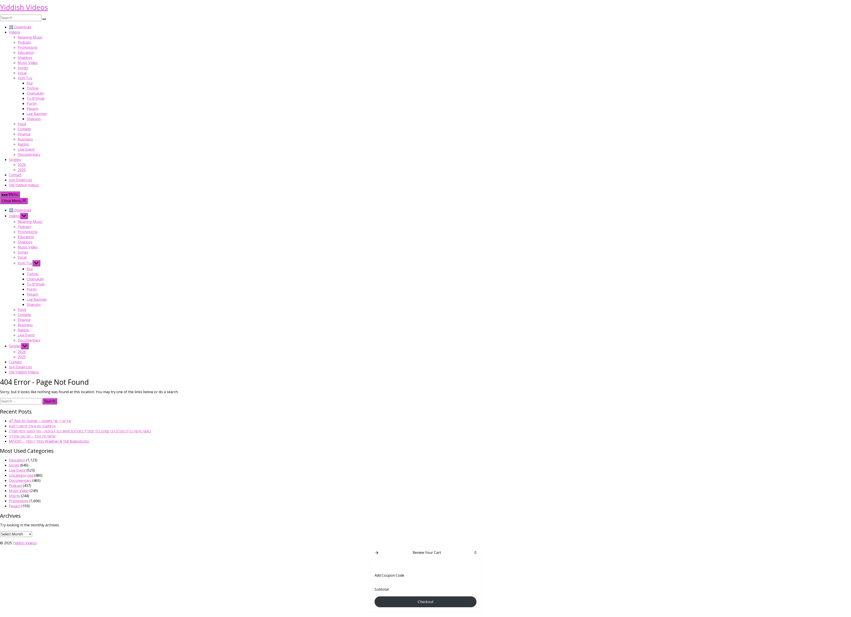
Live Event (26, 149)
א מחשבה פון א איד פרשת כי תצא (32, 426)
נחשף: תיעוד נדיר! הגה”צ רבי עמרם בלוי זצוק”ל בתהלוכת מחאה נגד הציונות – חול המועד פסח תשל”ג (80, 431)
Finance (24, 134)
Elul (30, 83)
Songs (23, 67)
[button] (377, 553)
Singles (15, 159)
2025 (22, 169)
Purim (32, 103)
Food (22, 123)
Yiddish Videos (24, 7)
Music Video (28, 62)
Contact (15, 174)
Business (25, 139)
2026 (22, 164)
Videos (14, 32)
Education (26, 52)
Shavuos (34, 118)
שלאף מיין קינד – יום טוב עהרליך (32, 436)
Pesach (32, 108)
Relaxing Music (30, 37)
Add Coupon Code (389, 575)
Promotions (27, 47)
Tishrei (32, 88)
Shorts (14, 495)
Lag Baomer (37, 113)
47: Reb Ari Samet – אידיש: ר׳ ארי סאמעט (40, 420)
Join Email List (20, 180)
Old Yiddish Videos (24, 185)
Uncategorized (21, 475)
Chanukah (35, 93)
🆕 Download (20, 27)
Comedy (24, 129)
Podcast (24, 42)
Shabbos (25, 57)
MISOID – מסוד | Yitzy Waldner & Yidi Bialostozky (49, 441)
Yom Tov (25, 78)
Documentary (29, 154)
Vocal (22, 72)
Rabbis (23, 144)
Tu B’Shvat (36, 98)
